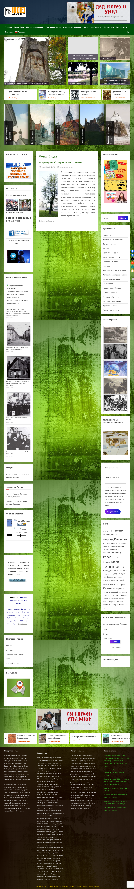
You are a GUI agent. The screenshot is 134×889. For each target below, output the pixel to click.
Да (106, 630)
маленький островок (118, 592)
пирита (105, 598)
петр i (113, 595)
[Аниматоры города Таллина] (98, 12)
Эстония (116, 574)
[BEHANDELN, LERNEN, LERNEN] (115, 335)
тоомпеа (123, 605)
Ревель (108, 557)
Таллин (116, 562)
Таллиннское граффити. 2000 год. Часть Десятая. (120, 93)
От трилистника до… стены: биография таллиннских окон (56, 93)
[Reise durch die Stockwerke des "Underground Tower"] (115, 403)
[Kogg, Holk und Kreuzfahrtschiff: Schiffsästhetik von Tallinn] (115, 386)
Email (112, 478)
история (112, 584)
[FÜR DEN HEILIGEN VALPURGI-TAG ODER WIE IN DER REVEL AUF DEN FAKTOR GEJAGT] (115, 352)
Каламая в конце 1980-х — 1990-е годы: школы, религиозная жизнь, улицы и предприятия (17, 383)
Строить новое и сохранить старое (86, 736)
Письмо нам (109, 27)
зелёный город (12, 663)
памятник (106, 595)
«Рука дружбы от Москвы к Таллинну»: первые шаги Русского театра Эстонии (57, 737)
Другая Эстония (110, 244)
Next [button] (28, 204)
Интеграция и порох (86, 98)
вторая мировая (117, 577)
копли (105, 592)
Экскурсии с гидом (111, 310)
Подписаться (112, 512)
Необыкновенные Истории (113, 547)
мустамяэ (10, 650)
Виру (105, 535)
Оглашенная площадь (72, 27)
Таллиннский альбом (15, 654)
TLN (54, 167)
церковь (105, 608)
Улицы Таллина (119, 570)
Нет (106, 634)
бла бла (9, 646)
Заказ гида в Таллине (92, 27)
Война (111, 534)
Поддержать (121, 27)
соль (8, 659)
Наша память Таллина (112, 288)
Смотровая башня (53, 27)
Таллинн (108, 566)
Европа (106, 248)
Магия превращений (34, 27)
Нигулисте (106, 549)
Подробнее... (22, 624)
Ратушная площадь (112, 552)
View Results (115, 648)
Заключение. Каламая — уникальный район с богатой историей (114, 772)
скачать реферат (111, 605)
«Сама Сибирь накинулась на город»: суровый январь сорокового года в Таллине (25, 737)
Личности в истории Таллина (115, 275)
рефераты (121, 602)
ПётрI (117, 550)
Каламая (9, 32)
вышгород (106, 584)
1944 (108, 531)
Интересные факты (111, 262)
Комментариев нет (66, 167)
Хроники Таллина (23, 98)
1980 (112, 531)
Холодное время (107, 574)
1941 (104, 531)
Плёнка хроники (110, 292)
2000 (117, 531)
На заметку (108, 284)
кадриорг (119, 588)
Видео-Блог (19, 27)
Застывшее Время (118, 98)
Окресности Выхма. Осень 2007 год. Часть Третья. (120, 737)
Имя (112, 468)
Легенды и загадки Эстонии (114, 270)
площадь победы (113, 598)
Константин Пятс (110, 543)
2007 (121, 531)
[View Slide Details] (12, 205)
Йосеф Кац (108, 539)
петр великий (121, 595)
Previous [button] (8, 204)
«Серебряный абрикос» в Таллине (60, 162)
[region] (18, 205)
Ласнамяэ (122, 543)
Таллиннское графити (112, 301)
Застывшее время (121, 535)
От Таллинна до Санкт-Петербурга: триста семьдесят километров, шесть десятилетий (88, 93)
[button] (132, 251)
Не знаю (108, 638)
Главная (8, 27)
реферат (112, 601)
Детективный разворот (113, 240)
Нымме (112, 549)
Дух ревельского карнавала (24, 93)
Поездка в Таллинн (111, 297)
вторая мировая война (114, 580)
